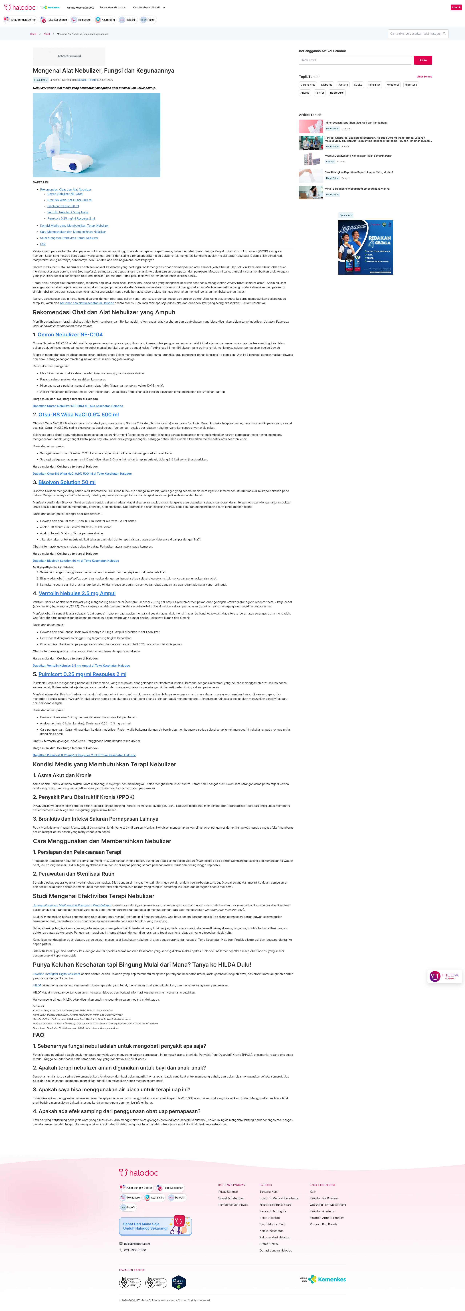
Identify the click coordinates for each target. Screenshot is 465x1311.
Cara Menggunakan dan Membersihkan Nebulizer (73, 231)
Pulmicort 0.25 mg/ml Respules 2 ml (71, 218)
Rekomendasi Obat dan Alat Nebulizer (65, 189)
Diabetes (326, 84)
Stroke (358, 84)
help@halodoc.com (134, 1244)
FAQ (43, 244)
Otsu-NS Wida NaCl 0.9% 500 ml (69, 200)
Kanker (320, 92)
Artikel (47, 33)
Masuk (456, 7)
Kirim (423, 60)
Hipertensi (411, 84)
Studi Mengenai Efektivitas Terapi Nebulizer (69, 238)
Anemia (305, 92)
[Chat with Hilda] (444, 976)
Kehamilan (375, 84)
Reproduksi (337, 92)
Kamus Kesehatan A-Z (80, 7)
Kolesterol (393, 84)
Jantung (343, 84)
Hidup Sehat (40, 80)
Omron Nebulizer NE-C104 (65, 194)
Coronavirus (308, 84)
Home (33, 33)
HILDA (37, 985)
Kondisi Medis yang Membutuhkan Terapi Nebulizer (74, 225)
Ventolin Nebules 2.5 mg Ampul (67, 212)
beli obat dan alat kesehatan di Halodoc (87, 303)
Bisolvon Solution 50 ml (63, 206)
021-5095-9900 (132, 1250)
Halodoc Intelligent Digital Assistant (56, 974)
